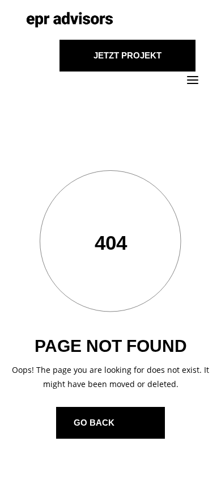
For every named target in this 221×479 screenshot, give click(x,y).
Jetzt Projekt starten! (128, 61)
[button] (20, 458)
